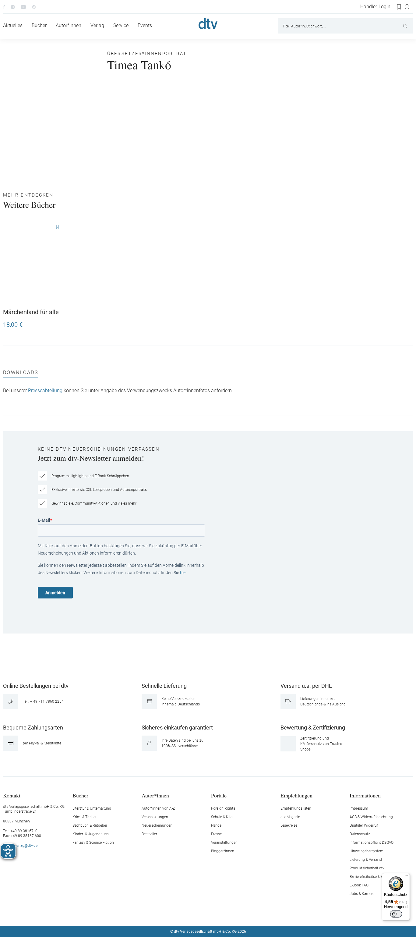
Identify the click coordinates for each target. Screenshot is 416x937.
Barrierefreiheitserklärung (370, 877)
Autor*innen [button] (155, 795)
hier (183, 572)
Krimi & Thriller (84, 817)
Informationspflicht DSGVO (371, 842)
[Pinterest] (34, 6)
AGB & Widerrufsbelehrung (371, 817)
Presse (216, 834)
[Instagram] (13, 6)
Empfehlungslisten (295, 808)
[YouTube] (23, 6)
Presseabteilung (45, 390)
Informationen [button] (365, 795)
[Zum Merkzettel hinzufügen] (57, 227)
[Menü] (406, 876)
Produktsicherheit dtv (367, 868)
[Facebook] (4, 6)
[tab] (20, 374)
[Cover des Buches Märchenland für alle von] (35, 262)
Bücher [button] (80, 795)
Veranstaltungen (155, 817)
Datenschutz (360, 834)
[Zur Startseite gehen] (208, 23)
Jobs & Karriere (362, 894)
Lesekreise (288, 825)
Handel (216, 825)
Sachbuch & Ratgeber (89, 825)
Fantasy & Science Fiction (93, 842)
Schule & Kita (221, 817)
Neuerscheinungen (157, 825)
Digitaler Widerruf (364, 825)
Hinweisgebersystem (366, 851)
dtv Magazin (290, 817)
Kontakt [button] (11, 795)
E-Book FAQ (359, 885)
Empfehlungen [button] (296, 795)
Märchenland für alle (31, 312)
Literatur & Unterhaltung (91, 808)
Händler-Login (375, 6)
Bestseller (149, 834)
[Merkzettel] (399, 7)
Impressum (359, 808)
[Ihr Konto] (407, 7)
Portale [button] (219, 795)
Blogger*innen (222, 851)
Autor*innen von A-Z (158, 808)
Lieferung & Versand (366, 859)
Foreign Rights (223, 808)
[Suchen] (406, 26)
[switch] (396, 913)
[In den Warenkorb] (61, 322)
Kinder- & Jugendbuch (90, 834)
